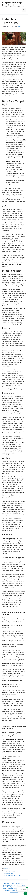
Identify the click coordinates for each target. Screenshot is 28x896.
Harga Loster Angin (10, 890)
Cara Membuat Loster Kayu (12, 875)
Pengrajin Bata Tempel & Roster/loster (13, 3)
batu (12, 871)
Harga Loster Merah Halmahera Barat (13, 883)
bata (8, 871)
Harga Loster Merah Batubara (11, 885)
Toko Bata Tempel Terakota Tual (15, 888)
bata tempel (7, 869)
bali (5, 871)
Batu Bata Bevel (9, 873)
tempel (16, 871)
